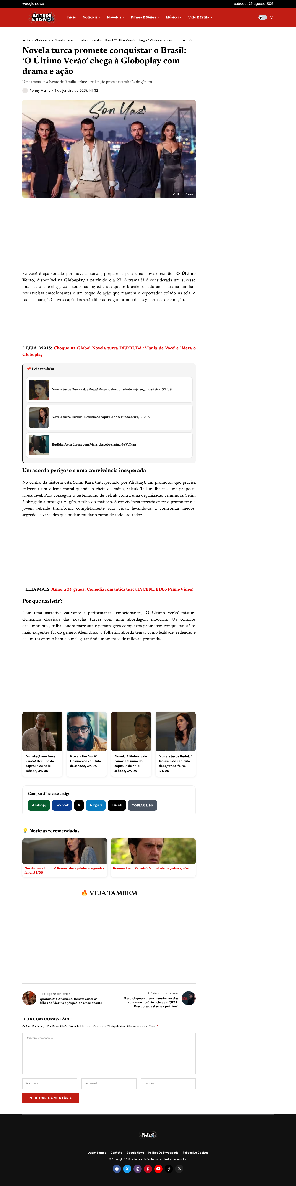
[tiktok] (169, 1169)
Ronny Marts (39, 91)
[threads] (179, 1169)
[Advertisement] (109, 238)
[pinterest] (148, 1169)
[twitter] (127, 1169)
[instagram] (137, 1169)
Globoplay (42, 40)
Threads (116, 805)
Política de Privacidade (163, 1152)
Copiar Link (143, 805)
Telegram (95, 805)
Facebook (62, 805)
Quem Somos (97, 1152)
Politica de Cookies (195, 1152)
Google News (135, 1152)
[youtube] (158, 1169)
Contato (116, 1152)
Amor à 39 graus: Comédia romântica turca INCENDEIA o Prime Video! (122, 589)
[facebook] (117, 1169)
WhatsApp (38, 805)
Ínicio (26, 40)
